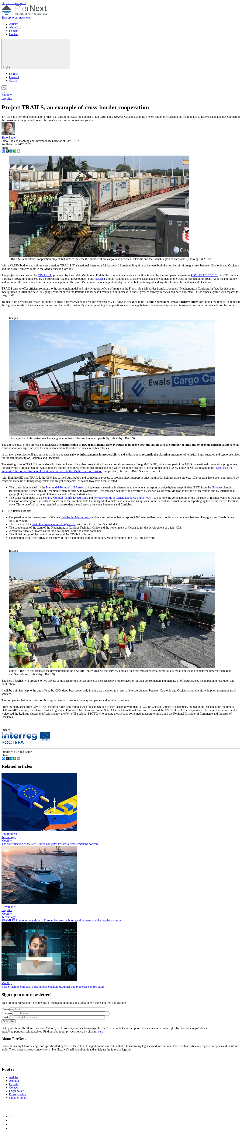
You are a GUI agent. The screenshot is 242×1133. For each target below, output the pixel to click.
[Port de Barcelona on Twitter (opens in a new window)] (10, 1124)
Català (13, 80)
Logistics (7, 98)
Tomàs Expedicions (76, 497)
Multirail (58, 497)
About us (14, 1080)
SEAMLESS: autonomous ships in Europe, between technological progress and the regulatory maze (61, 920)
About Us (15, 27)
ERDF (100, 278)
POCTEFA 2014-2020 (204, 275)
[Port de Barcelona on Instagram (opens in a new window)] (10, 1120)
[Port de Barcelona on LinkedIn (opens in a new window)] (11, 1116)
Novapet (217, 487)
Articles (13, 24)
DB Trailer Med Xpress (75, 517)
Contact (13, 34)
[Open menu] (3, 92)
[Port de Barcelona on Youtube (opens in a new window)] (11, 1128)
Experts (13, 30)
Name (5, 1009)
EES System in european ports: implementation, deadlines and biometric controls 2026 (53, 986)
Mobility (7, 94)
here (100, 1031)
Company (7, 1013)
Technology (9, 837)
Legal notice (16, 1091)
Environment (9, 833)
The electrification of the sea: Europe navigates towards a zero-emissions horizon (50, 844)
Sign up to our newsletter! (17, 17)
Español (14, 77)
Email (5, 1017)
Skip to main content (14, 3)
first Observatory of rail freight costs (53, 524)
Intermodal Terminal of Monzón (65, 487)
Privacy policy (17, 1094)
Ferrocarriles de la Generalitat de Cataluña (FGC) (123, 497)
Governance (9, 906)
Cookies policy (18, 1097)
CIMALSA (45, 275)
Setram (47, 497)
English (7, 67)
